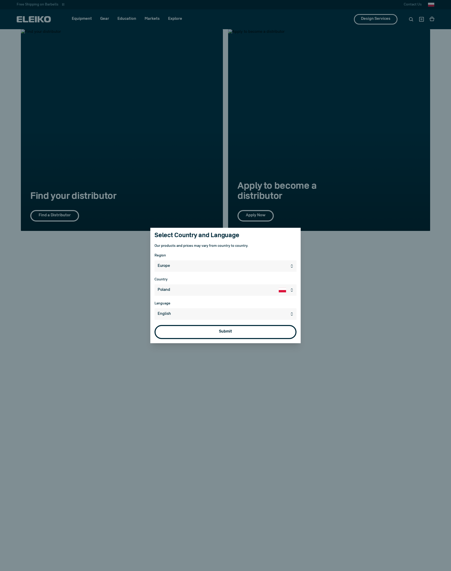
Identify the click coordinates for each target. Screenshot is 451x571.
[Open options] (292, 314)
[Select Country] (287, 290)
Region (160, 255)
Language (162, 303)
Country (161, 279)
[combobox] (225, 266)
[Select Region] (292, 266)
